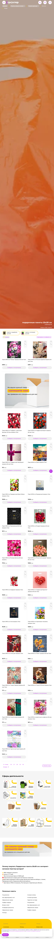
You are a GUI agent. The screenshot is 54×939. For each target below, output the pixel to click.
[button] (25, 342)
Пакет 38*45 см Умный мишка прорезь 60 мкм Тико (13, 718)
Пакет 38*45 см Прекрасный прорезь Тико (39, 494)
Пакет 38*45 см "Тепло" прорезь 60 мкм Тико (39, 653)
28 (17, 764)
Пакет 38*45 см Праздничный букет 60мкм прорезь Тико (13, 495)
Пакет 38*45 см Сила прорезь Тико (11, 621)
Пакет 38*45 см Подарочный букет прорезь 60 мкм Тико (39, 431)
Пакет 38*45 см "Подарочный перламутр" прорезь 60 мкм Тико (13, 463)
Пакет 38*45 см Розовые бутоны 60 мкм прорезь (12, 558)
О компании (6, 926)
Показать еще (46, 765)
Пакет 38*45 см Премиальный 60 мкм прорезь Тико (12, 526)
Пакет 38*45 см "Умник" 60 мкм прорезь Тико (40, 685)
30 (23, 764)
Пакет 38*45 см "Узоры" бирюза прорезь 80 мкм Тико (13, 686)
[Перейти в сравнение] (40, 2)
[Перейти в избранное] (45, 2)
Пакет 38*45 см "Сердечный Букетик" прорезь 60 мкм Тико (37, 590)
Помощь (22, 926)
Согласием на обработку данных (33, 931)
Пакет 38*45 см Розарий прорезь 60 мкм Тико (38, 526)
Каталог (5, 6)
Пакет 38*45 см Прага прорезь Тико (37, 462)
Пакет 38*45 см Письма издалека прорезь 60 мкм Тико (39, 360)
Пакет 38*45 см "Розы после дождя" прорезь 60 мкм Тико (39, 558)
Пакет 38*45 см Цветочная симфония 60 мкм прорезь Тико (39, 718)
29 (20, 764)
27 (14, 764)
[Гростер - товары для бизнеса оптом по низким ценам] (12, 2)
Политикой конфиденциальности (17, 931)
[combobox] (44, 337)
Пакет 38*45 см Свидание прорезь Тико (12, 589)
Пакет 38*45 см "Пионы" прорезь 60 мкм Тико (14, 359)
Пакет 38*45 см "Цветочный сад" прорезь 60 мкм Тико (13, 749)
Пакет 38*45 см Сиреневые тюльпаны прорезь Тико (38, 622)
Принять (5, 934)
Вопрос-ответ (39, 926)
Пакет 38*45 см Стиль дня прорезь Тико (12, 653)
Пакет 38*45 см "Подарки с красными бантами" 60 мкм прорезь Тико (12, 431)
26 (11, 764)
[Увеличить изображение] (14, 349)
